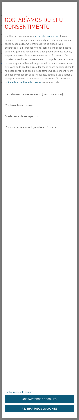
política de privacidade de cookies (23, 82)
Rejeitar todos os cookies (39, 408)
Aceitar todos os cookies (39, 399)
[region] (39, 210)
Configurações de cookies (19, 392)
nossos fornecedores (46, 36)
